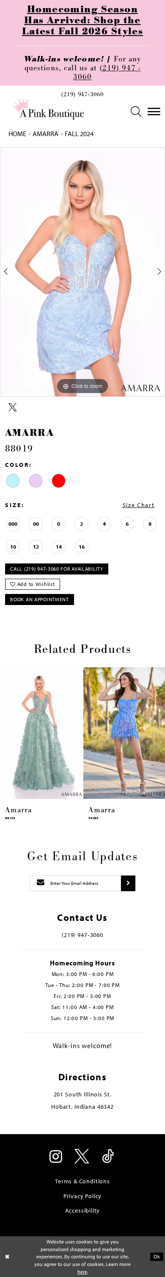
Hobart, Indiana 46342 (82, 1106)
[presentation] (41, 733)
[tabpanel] (82, 272)
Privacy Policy (82, 1196)
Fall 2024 (79, 134)
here (82, 1272)
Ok (157, 1256)
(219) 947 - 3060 (107, 72)
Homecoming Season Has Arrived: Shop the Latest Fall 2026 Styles (82, 20)
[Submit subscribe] (128, 883)
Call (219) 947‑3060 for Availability (56, 569)
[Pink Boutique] (49, 110)
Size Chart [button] (139, 505)
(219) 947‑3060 (82, 95)
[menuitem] (82, 96)
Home (17, 134)
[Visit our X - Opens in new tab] (82, 1157)
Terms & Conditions (82, 1181)
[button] (136, 111)
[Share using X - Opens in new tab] (12, 407)
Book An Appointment (39, 599)
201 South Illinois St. (83, 1094)
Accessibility (82, 1210)
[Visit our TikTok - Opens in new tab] (108, 1157)
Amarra (45, 134)
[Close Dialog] (7, 1256)
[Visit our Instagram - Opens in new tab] (56, 1157)
